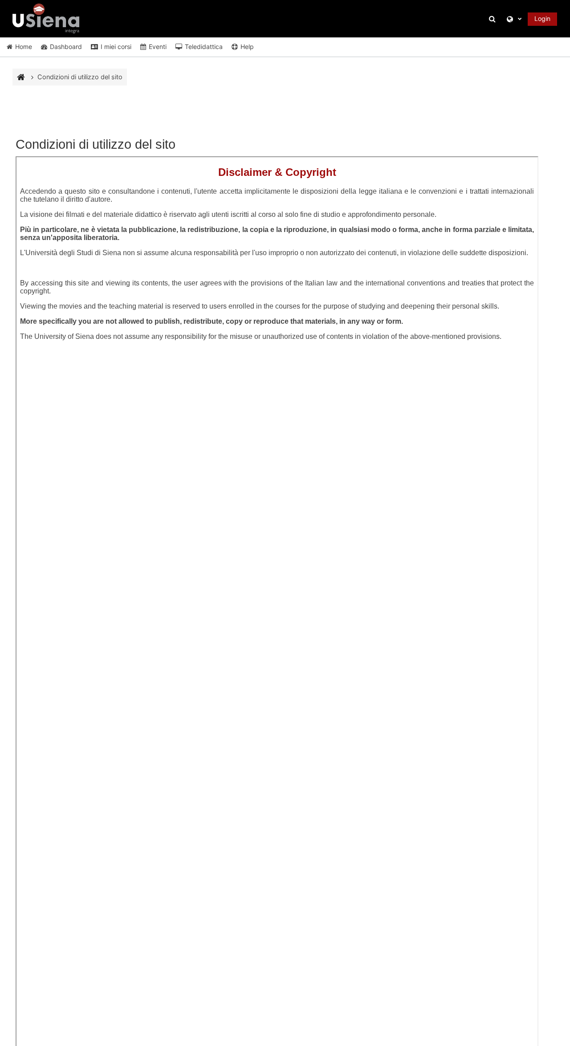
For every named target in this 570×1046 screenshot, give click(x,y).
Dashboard (66, 46)
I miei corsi (116, 46)
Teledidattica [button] (204, 46)
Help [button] (247, 46)
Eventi (158, 46)
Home (23, 46)
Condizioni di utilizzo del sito (79, 77)
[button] (494, 18)
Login (542, 18)
